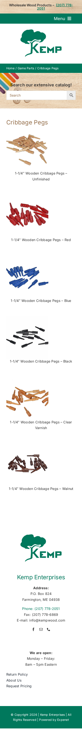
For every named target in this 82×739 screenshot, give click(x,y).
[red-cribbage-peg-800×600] (27, 196)
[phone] (48, 629)
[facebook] (33, 629)
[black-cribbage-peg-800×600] (27, 318)
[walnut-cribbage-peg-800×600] (27, 445)
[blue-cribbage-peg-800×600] (27, 257)
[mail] (41, 629)
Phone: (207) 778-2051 (41, 609)
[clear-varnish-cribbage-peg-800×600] (27, 379)
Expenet (63, 719)
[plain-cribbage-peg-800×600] (27, 130)
